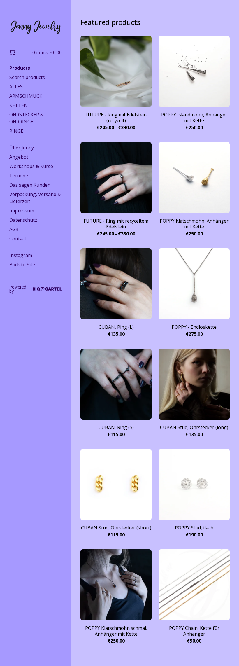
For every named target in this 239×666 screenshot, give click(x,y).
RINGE (16, 131)
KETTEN (18, 105)
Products (19, 68)
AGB (14, 229)
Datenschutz (23, 220)
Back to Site (22, 264)
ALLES (16, 86)
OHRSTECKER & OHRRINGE (26, 118)
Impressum (21, 210)
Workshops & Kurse (31, 166)
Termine (18, 175)
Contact (17, 238)
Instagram (20, 255)
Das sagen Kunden (29, 185)
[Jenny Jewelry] (35, 27)
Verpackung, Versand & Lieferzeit (35, 197)
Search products (27, 77)
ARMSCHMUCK (25, 96)
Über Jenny (21, 147)
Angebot (18, 157)
